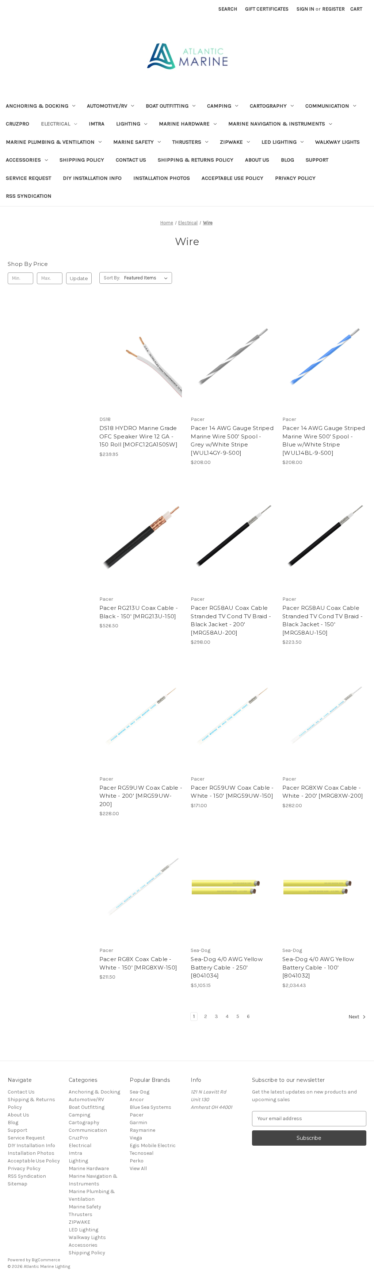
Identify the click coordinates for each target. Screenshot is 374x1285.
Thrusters (186, 142)
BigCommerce (46, 1259)
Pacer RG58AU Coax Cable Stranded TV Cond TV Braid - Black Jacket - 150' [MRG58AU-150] (322, 620)
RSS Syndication (28, 196)
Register (333, 9)
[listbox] (147, 277)
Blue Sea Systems (150, 1107)
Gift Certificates (267, 9)
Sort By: (112, 277)
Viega (136, 1138)
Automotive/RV (107, 105)
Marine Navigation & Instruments (276, 123)
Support (317, 159)
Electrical (55, 123)
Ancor (137, 1099)
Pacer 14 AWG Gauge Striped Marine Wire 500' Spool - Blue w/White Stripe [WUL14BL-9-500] (323, 440)
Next (354, 1017)
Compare (139, 357)
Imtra (96, 123)
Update (79, 278)
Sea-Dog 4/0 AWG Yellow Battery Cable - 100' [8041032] (318, 967)
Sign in (305, 9)
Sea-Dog (139, 1092)
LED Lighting (279, 142)
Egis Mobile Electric (153, 1145)
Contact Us (131, 159)
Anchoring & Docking (37, 105)
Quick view (140, 344)
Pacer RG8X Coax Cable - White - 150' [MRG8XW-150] (138, 963)
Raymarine (142, 1130)
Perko (137, 1161)
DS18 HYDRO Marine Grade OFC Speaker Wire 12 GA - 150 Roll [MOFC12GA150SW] (138, 436)
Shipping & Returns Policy (195, 159)
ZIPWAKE (231, 142)
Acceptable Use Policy (232, 178)
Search (227, 9)
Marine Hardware (184, 123)
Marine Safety (133, 142)
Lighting (128, 123)
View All (138, 1168)
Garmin (138, 1122)
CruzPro (17, 123)
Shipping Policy (82, 159)
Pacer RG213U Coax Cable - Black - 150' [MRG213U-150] (138, 612)
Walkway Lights (337, 142)
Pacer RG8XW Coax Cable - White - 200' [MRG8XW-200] (322, 792)
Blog (287, 159)
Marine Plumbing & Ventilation (50, 142)
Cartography (268, 105)
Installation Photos (161, 178)
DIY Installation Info (92, 178)
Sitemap (17, 1184)
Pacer (137, 1115)
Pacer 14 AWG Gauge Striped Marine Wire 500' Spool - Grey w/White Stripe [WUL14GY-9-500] (232, 440)
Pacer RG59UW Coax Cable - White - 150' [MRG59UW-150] (232, 792)
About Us (257, 159)
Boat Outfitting (167, 105)
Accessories (23, 159)
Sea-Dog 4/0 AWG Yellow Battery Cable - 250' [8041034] (227, 967)
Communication (327, 105)
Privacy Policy (295, 178)
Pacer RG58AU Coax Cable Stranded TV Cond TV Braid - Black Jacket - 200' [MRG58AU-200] (231, 620)
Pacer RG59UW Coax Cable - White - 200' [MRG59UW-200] (140, 796)
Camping (219, 105)
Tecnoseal (141, 1153)
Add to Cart (141, 369)
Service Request (28, 178)
